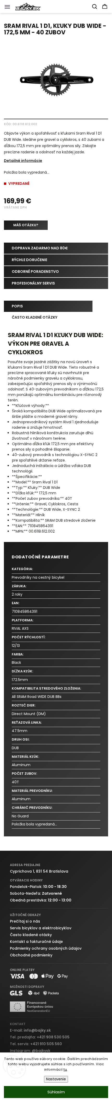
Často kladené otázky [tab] (34, 317)
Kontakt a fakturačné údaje (36, 941)
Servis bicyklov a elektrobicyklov (40, 928)
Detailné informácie (23, 160)
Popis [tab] (17, 306)
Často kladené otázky (31, 934)
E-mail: (30, 1030)
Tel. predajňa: (40, 1037)
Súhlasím (56, 1092)
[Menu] (9, 8)
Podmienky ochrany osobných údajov (46, 948)
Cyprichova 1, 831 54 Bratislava (39, 871)
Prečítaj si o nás (25, 921)
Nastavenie (56, 1079)
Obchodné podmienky (31, 955)
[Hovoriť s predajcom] (26, 225)
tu (65, 1069)
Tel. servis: (36, 1043)
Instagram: (30, 1050)
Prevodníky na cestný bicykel (38, 577)
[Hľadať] (94, 6)
